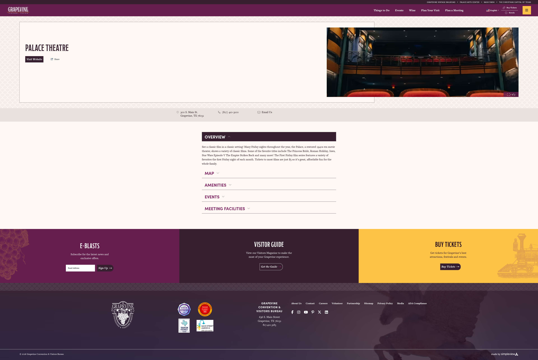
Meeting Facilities (225, 208)
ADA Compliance (417, 303)
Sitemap (368, 303)
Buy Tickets (512, 7)
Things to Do (381, 10)
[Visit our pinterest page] (313, 312)
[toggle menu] (527, 10)
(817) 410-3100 (230, 112)
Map (209, 173)
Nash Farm (489, 2)
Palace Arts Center (469, 2)
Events (399, 10)
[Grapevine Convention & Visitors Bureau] (18, 10)
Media (400, 303)
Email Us (267, 112)
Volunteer (337, 303)
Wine (412, 10)
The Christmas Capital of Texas (515, 2)
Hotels (512, 12)
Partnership (353, 303)
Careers (323, 303)
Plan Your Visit (430, 10)
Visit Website (34, 59)
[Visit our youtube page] (306, 312)
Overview (215, 137)
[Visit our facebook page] (292, 312)
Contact (310, 303)
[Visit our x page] (319, 312)
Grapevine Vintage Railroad (441, 2)
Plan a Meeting (454, 10)
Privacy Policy (385, 303)
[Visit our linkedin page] (326, 312)
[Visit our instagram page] (298, 312)
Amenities (215, 185)
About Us (296, 303)
